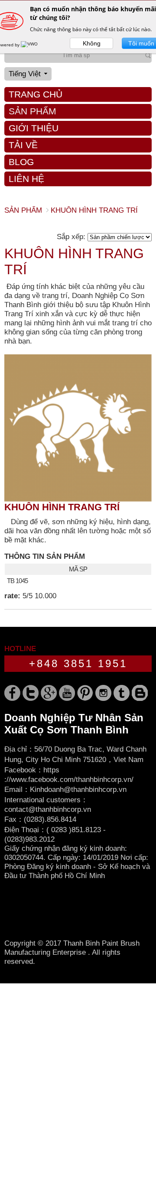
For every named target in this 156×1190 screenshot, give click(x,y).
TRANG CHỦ (35, 94)
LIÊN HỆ (26, 179)
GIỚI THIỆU (33, 128)
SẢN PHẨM (32, 111)
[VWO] (30, 45)
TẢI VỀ (23, 145)
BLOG (21, 162)
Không (92, 43)
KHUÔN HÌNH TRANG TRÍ (62, 507)
